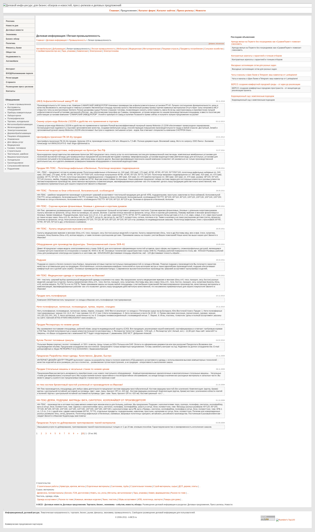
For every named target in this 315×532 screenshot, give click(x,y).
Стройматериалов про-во (48, 51)
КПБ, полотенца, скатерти (150, 499)
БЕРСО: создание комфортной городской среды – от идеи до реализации (265, 84)
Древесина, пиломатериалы (50, 493)
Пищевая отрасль (170, 49)
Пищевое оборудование (18, 136)
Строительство (43, 483)
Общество (11, 52)
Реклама (10, 21)
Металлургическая (151, 49)
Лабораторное (14, 115)
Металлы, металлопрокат (120, 493)
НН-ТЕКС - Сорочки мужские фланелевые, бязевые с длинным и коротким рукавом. (82, 206)
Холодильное (13, 160)
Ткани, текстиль (109, 499)
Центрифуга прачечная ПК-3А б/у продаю (59, 137)
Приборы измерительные (19, 112)
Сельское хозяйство (213, 49)
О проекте (11, 82)
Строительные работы (48, 486)
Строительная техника (141, 486)
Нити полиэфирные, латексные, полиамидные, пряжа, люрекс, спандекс (76, 306)
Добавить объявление (216, 43)
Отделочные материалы (97, 486)
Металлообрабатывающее (20, 124)
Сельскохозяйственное (18, 166)
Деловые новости (14, 30)
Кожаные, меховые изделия (88, 499)
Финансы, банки (13, 48)
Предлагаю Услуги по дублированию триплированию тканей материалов (76, 422)
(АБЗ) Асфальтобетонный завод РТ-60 (57, 101)
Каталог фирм (147, 10)
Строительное (14, 151)
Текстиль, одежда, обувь (47, 496)
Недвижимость (13, 56)
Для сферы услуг (15, 142)
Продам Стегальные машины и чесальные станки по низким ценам (73, 369)
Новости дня (12, 25)
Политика (10, 43)
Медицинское (13, 145)
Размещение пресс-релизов (19, 87)
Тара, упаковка (68, 51)
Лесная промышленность (103, 49)
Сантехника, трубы (120, 486)
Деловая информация (56, 40)
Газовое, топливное (16, 148)
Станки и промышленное (19, 104)
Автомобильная (43, 49)
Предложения (129, 10)
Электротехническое (17, 130)
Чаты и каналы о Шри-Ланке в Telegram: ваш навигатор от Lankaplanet (264, 75)
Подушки (41, 260)
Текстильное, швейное (17, 154)
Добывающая (58, 49)
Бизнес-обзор (12, 39)
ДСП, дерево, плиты (188, 486)
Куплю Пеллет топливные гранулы (55, 340)
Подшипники (13, 169)
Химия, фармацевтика (158, 493)
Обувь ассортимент (127, 499)
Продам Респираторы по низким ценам (58, 324)
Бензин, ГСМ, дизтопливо (77, 493)
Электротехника (111, 51)
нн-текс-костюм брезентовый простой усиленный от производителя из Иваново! (80, 384)
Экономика (11, 34)
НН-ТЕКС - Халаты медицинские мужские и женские (65, 228)
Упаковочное (13, 139)
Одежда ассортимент (47, 499)
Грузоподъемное (15, 163)
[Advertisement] (95, 25)
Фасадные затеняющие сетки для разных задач (253, 65)
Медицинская (135, 49)
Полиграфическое (15, 118)
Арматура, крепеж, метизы (72, 486)
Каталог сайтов (166, 10)
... (199, 486)
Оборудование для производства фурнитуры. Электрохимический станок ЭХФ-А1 (81, 244)
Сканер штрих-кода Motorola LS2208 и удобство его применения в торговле (77, 121)
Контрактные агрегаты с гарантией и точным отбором (256, 56)
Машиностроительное (17, 157)
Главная (114, 10)
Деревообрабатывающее (19, 133)
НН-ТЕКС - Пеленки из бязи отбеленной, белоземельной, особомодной (75, 190)
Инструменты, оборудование (14, 108)
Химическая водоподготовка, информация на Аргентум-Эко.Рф (71, 150)
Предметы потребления (191, 49)
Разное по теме (178, 493)
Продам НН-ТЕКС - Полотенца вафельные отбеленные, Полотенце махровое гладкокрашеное (88, 168)
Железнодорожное (16, 127)
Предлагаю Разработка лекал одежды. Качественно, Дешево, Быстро (74, 355)
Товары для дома (172, 499)
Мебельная (122, 49)
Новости (201, 10)
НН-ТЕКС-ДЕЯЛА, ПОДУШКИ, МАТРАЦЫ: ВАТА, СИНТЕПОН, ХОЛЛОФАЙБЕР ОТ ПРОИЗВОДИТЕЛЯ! (91, 400)
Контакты (10, 91)
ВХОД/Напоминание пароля (19, 73)
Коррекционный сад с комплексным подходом (252, 96)
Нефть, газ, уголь (98, 493)
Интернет (10, 69)
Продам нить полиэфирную (51, 295)
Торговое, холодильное (18, 121)
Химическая (82, 51)
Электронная (95, 51)
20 (83, 433)
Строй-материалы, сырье (165, 486)
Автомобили (12, 61)
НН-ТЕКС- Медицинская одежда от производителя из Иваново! (71, 275)
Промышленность (77, 40)
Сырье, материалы (45, 490)
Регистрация (12, 78)
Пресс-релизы (185, 10)
